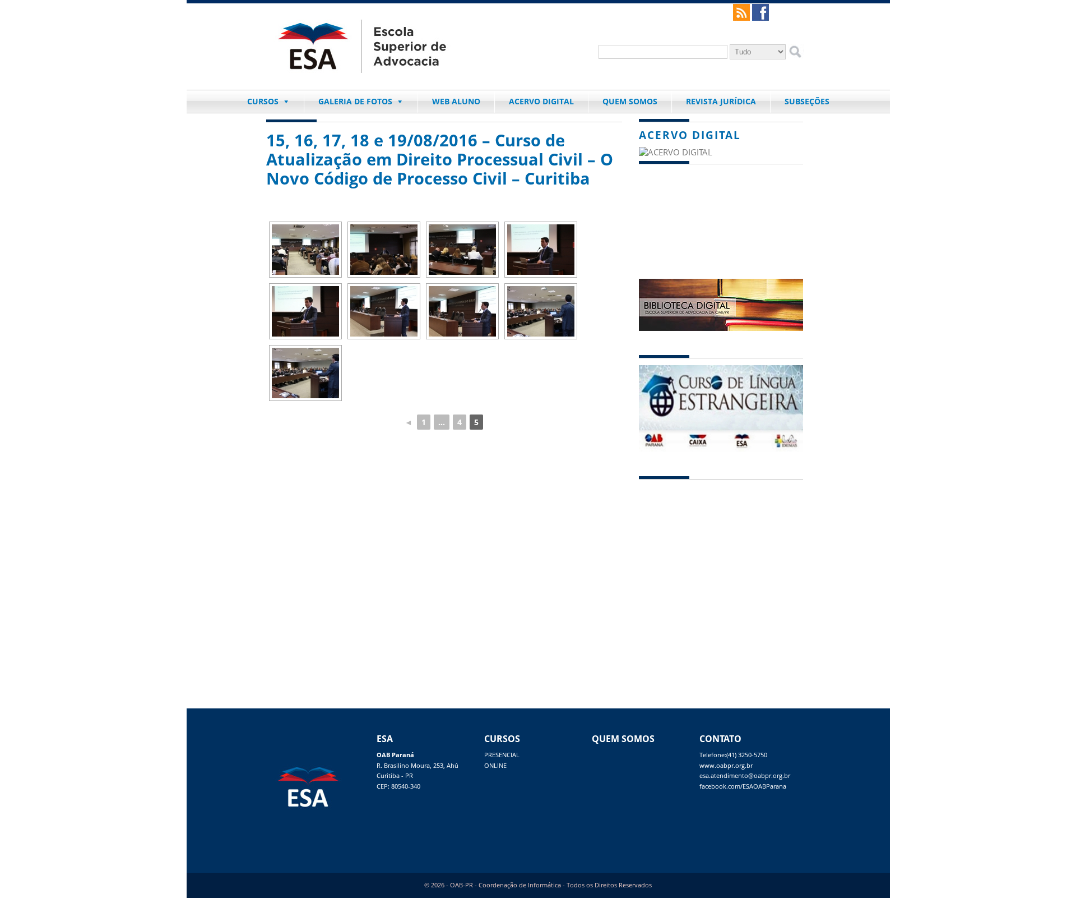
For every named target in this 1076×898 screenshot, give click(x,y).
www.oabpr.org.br (726, 766)
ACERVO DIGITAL (541, 101)
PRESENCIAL (502, 755)
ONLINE (495, 766)
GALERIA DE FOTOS (355, 101)
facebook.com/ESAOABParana (742, 786)
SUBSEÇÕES (807, 101)
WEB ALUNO (456, 101)
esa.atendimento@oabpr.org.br (744, 776)
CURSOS (263, 101)
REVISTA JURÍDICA (721, 101)
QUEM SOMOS (629, 101)
